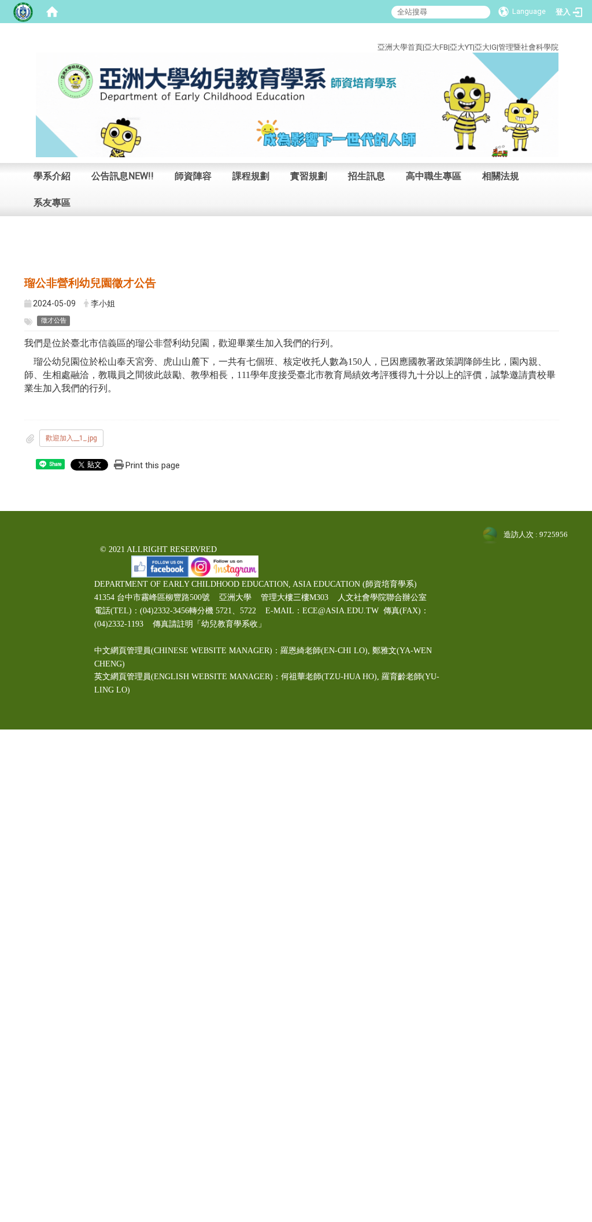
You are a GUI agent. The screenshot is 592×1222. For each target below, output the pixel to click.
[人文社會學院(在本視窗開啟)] (297, 104)
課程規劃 (250, 176)
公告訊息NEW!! (122, 176)
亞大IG (486, 47)
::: (550, 33)
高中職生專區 (433, 176)
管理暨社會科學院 (528, 47)
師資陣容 (193, 176)
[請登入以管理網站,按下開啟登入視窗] (23, 11)
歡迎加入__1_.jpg (71, 438)
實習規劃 (308, 176)
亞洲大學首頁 (400, 47)
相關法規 (500, 176)
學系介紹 (52, 176)
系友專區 (52, 202)
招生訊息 (366, 176)
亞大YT (461, 47)
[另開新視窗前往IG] (223, 565)
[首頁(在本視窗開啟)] (52, 11)
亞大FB (436, 47)
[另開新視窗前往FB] (160, 565)
